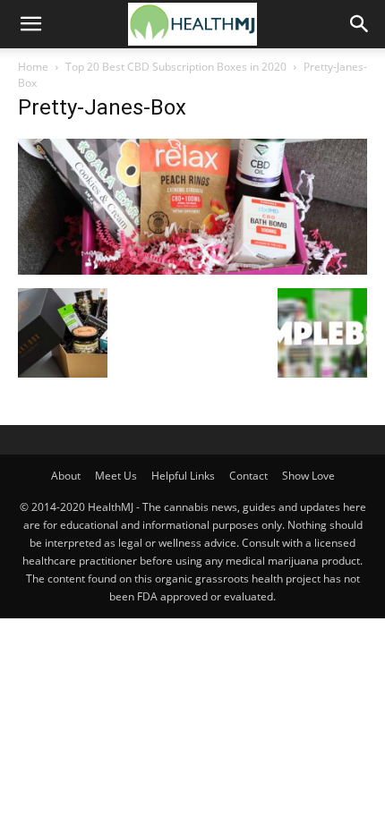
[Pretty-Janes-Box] (192, 269)
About (66, 475)
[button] (30, 24)
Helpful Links (183, 475)
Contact (248, 475)
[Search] (360, 24)
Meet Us (116, 475)
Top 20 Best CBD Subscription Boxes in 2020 (176, 66)
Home (33, 66)
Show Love (308, 475)
